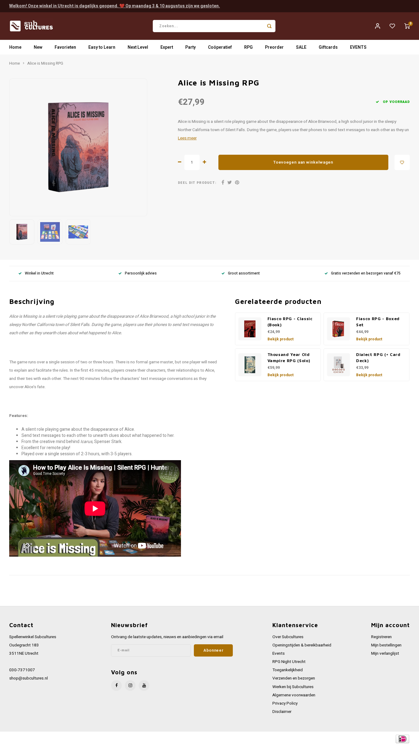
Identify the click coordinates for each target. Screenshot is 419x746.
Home (15, 47)
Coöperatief (220, 47)
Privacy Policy (285, 703)
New (38, 47)
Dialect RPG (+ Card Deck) (378, 357)
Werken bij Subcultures (292, 687)
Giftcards (328, 47)
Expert (166, 47)
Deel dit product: (197, 182)
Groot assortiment (244, 273)
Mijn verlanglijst (385, 653)
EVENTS (358, 47)
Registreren (381, 637)
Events (278, 653)
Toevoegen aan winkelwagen (303, 162)
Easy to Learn (101, 47)
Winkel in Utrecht (39, 273)
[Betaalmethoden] (402, 738)
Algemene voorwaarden (293, 695)
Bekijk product (280, 339)
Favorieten (65, 47)
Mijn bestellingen (386, 645)
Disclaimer (281, 712)
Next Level (138, 47)
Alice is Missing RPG (45, 63)
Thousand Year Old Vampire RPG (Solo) (288, 357)
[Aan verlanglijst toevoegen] (402, 162)
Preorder (274, 47)
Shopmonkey (133, 738)
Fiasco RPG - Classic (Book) (290, 321)
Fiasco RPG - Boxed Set (378, 321)
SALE (301, 47)
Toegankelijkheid (287, 670)
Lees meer (187, 138)
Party (190, 47)
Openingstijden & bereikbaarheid (301, 645)
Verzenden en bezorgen (293, 678)
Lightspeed (92, 738)
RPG (248, 47)
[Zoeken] (269, 26)
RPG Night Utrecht (289, 662)
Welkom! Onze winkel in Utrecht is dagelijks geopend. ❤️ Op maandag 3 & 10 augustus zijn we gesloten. (114, 6)
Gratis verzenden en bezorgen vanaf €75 (366, 273)
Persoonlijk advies (141, 273)
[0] (407, 26)
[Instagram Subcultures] (130, 685)
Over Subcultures (287, 637)
